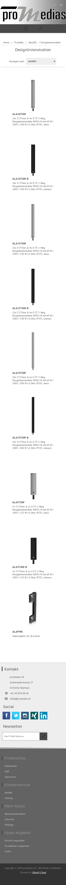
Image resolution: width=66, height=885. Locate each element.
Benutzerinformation (15, 813)
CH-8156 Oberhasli (19, 687)
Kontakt (8, 792)
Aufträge (9, 824)
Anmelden (61, 5)
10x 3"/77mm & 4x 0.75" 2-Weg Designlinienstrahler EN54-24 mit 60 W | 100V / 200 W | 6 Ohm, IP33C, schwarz (32, 184)
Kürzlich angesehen (15, 840)
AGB (7, 771)
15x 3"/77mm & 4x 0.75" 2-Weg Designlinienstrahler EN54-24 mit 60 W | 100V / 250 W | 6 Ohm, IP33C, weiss (32, 248)
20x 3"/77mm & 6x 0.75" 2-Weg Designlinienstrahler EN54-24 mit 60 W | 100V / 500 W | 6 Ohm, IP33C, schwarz (32, 443)
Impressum (10, 776)
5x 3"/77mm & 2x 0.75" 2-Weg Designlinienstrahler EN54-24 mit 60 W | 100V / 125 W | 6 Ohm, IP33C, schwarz (32, 572)
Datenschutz (11, 765)
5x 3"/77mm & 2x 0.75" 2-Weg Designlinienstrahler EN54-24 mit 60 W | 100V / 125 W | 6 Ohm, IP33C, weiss (32, 507)
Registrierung (54, 5)
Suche (8, 851)
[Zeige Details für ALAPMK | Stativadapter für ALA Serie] (33, 609)
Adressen (9, 819)
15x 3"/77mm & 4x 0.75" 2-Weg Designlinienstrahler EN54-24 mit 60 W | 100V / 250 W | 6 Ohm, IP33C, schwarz (32, 313)
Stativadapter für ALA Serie (26, 634)
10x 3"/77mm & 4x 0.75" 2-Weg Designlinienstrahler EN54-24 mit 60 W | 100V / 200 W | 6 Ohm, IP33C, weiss (32, 119)
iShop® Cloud (39, 872)
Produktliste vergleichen (17, 845)
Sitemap (9, 798)
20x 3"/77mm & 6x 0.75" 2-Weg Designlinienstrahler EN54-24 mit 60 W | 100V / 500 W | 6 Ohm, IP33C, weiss (32, 378)
